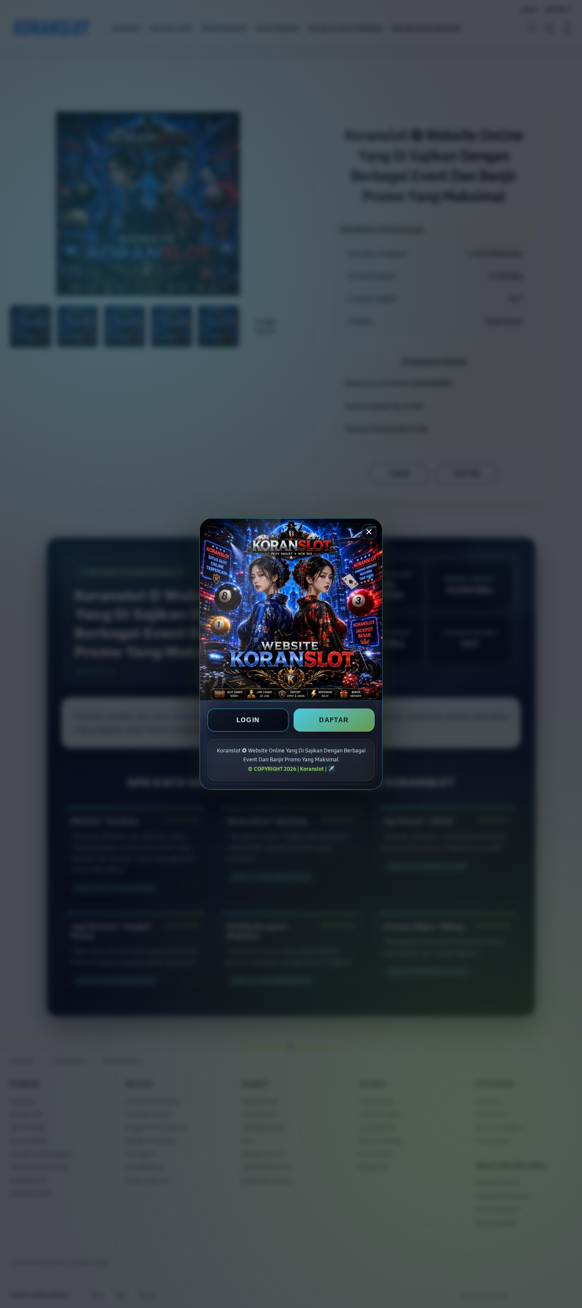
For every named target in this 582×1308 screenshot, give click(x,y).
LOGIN (248, 719)
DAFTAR (334, 719)
